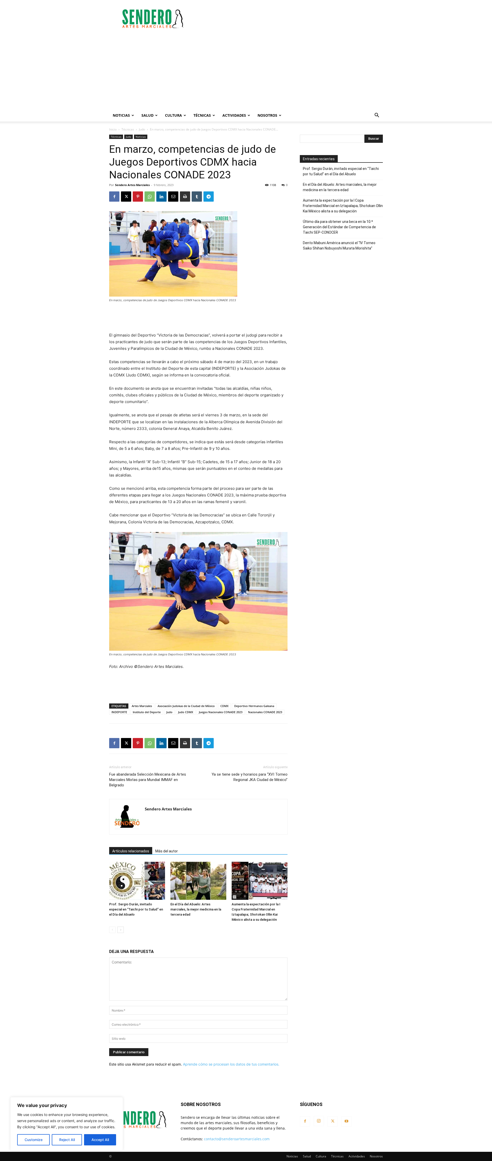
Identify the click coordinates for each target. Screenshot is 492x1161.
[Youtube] (346, 1121)
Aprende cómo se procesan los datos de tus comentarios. (231, 1064)
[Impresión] (185, 196)
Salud (147, 115)
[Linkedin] (161, 196)
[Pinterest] (138, 196)
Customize (34, 1139)
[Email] (173, 196)
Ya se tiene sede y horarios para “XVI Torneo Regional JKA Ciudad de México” (250, 777)
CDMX (224, 706)
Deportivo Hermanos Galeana (254, 706)
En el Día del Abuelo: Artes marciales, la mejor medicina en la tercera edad (195, 909)
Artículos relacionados (130, 851)
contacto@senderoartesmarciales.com (237, 1138)
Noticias (121, 115)
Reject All (67, 1139)
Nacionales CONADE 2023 (265, 712)
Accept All (100, 1139)
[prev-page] (112, 930)
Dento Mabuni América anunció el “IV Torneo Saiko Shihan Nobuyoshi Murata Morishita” (339, 245)
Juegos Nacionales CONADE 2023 (220, 712)
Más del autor (166, 851)
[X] (126, 196)
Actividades (234, 115)
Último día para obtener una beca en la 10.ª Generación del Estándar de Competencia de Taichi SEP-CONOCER (339, 227)
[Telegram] (208, 196)
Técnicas (202, 115)
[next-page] (120, 930)
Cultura (173, 115)
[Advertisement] (289, 18)
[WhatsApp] (150, 196)
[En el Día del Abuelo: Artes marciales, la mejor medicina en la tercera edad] (198, 881)
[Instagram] (319, 1121)
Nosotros (267, 115)
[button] (377, 115)
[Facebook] (114, 196)
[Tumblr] (197, 196)
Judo (142, 129)
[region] (66, 1124)
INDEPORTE (119, 712)
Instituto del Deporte (147, 712)
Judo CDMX (185, 712)
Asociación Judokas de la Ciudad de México (186, 706)
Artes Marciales (142, 706)
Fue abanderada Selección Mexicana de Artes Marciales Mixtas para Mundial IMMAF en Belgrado (147, 779)
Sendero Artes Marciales (132, 185)
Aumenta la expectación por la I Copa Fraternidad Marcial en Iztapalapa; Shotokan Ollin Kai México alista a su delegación (343, 205)
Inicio (113, 129)
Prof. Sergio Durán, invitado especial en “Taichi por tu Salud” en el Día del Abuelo (136, 909)
